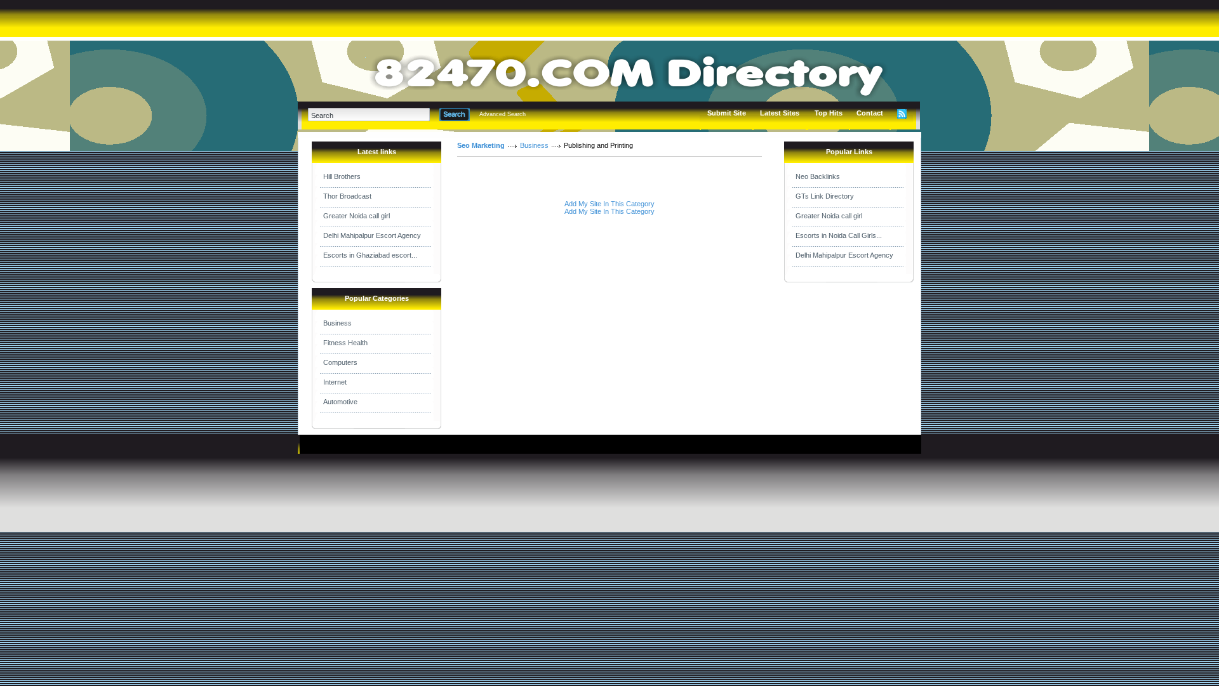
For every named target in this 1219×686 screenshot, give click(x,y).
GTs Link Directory (825, 196)
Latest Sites (779, 113)
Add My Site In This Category (609, 204)
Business (337, 323)
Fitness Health (345, 342)
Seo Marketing (481, 145)
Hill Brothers (342, 176)
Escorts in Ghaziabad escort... (370, 255)
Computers (340, 362)
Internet (335, 382)
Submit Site (726, 113)
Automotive (340, 402)
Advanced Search (502, 114)
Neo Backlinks (818, 176)
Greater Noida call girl (356, 216)
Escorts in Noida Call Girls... (839, 235)
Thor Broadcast (347, 196)
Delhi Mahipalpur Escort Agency (372, 235)
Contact (869, 113)
